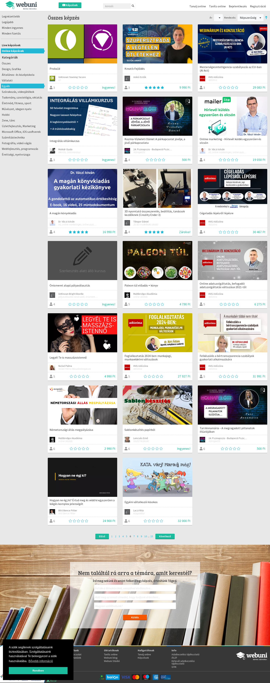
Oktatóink (75, 657)
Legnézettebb (11, 16)
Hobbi (6, 114)
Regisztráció (258, 6)
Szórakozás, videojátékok (18, 92)
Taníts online (217, 6)
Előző (102, 536)
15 (151, 536)
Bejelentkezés (238, 6)
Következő (165, 536)
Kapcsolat (75, 654)
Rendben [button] (38, 670)
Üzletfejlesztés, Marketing (19, 126)
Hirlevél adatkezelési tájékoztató (183, 662)
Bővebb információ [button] (40, 661)
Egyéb (6, 86)
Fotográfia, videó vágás (17, 143)
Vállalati (7, 80)
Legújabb (7, 22)
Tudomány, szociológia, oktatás (22, 97)
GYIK (174, 667)
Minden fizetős (11, 33)
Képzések (71, 5)
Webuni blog (111, 657)
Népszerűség (248, 17)
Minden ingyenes (12, 28)
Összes (6, 63)
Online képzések (13, 51)
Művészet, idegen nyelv (17, 109)
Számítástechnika (13, 137)
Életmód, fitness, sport (16, 103)
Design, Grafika (11, 69)
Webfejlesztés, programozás (20, 149)
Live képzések (11, 45)
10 (145, 536)
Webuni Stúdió (112, 661)
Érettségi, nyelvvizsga (16, 154)
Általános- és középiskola (18, 74)
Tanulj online (197, 6)
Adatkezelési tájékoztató (185, 654)
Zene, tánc (8, 120)
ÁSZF (174, 657)
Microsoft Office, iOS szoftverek (21, 132)
